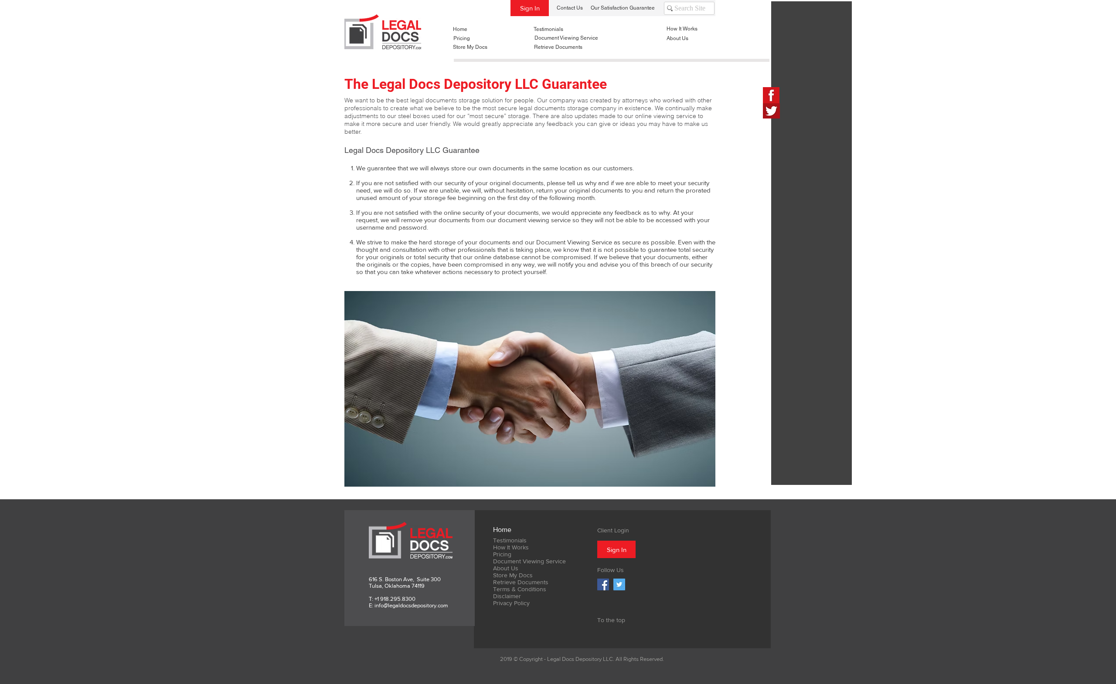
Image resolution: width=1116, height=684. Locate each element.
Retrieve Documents (520, 582)
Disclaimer (507, 596)
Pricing (502, 554)
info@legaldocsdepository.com (411, 605)
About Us (505, 568)
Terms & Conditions (519, 589)
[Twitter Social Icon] (619, 584)
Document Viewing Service (529, 561)
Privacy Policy (511, 602)
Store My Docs (513, 575)
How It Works (511, 547)
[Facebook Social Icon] (603, 584)
